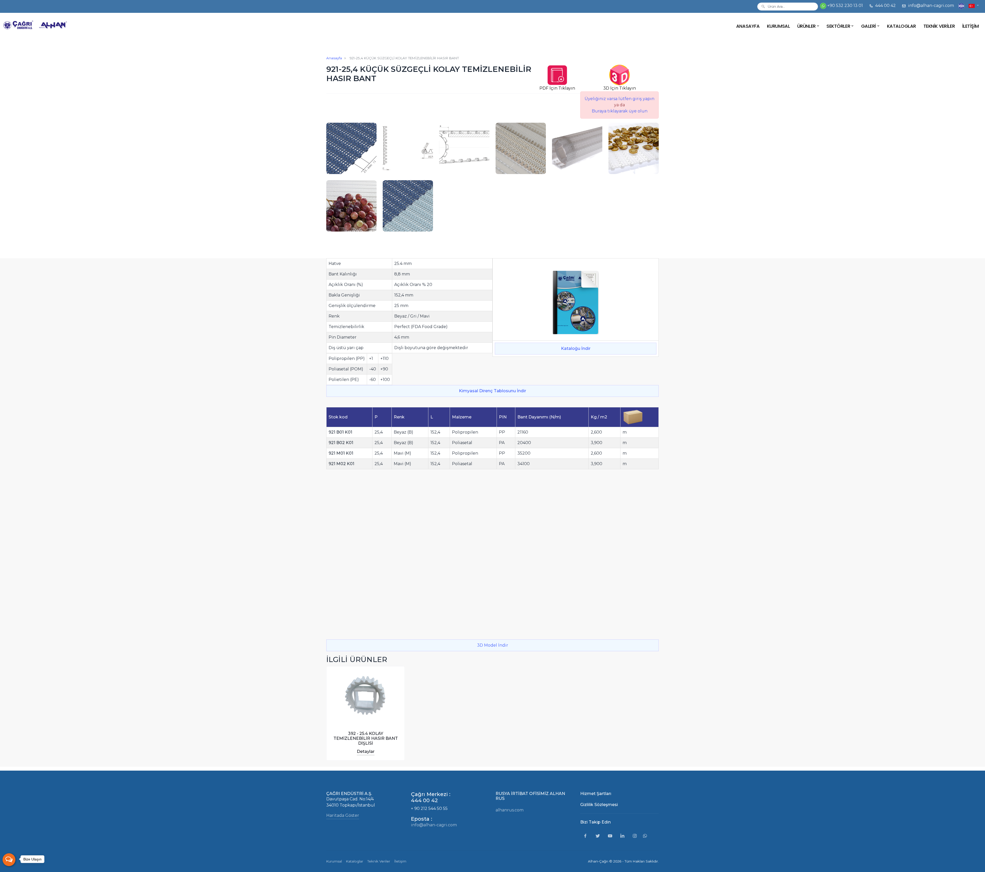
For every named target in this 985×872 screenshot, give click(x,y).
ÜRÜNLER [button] (806, 26)
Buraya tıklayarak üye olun (619, 111)
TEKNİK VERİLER (939, 26)
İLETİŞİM (970, 26)
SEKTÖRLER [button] (838, 26)
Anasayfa (334, 58)
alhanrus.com (510, 810)
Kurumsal (334, 861)
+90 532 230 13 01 (844, 5)
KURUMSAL (778, 26)
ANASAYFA (748, 26)
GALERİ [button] (868, 26)
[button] (974, 5)
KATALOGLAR (901, 26)
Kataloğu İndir (575, 348)
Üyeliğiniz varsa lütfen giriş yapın (619, 98)
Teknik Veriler (378, 861)
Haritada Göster (342, 815)
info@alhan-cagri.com (930, 5)
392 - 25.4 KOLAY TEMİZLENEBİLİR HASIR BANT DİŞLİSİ (365, 738)
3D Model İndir (492, 645)
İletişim (400, 861)
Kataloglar (354, 861)
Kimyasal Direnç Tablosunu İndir (492, 390)
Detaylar (366, 751)
